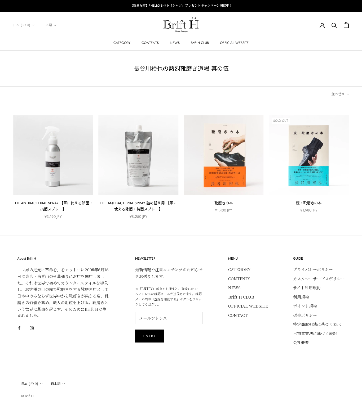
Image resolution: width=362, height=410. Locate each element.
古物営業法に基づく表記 (315, 333)
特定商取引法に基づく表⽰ (317, 324)
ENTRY (149, 336)
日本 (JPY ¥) (21, 25)
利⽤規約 (301, 297)
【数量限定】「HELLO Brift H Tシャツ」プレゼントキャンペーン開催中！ (181, 5)
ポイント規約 (305, 306)
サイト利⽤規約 (307, 287)
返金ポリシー (305, 315)
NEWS (175, 42)
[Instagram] (32, 327)
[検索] (334, 25)
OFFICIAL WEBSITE (234, 42)
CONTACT (238, 315)
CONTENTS (150, 42)
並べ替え (338, 94)
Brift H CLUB (200, 42)
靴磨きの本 (223, 203)
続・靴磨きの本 (309, 203)
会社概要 (301, 342)
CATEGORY (121, 42)
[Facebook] (19, 327)
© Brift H (27, 396)
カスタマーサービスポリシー (319, 278)
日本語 (47, 25)
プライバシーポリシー (313, 269)
